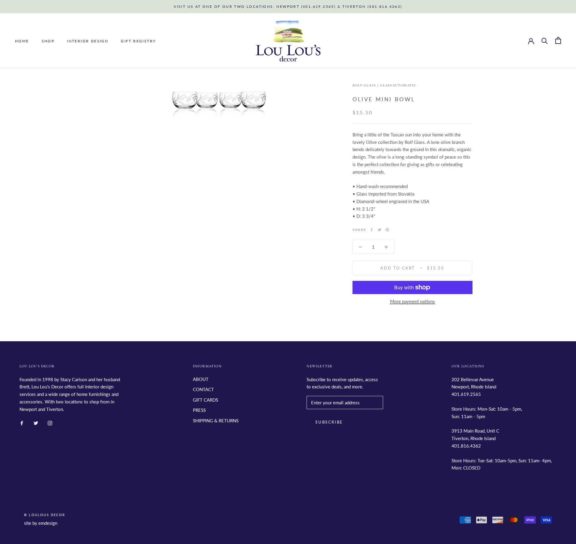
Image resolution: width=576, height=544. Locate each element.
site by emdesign (40, 523)
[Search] (545, 40)
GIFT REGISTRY (138, 40)
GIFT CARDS (205, 400)
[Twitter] (379, 230)
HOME (22, 40)
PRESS (199, 410)
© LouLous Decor (44, 515)
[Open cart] (558, 40)
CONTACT (203, 389)
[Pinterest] (387, 230)
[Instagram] (50, 422)
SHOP (48, 40)
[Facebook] (372, 230)
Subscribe (329, 422)
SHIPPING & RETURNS (215, 420)
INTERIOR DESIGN (87, 40)
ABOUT (200, 379)
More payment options (412, 301)
